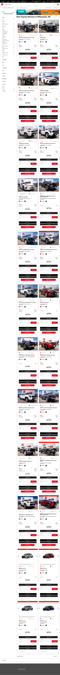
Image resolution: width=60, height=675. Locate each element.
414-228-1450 (3, 1)
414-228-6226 (13, 1)
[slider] (3, 13)
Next (59, 12)
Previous (17, 12)
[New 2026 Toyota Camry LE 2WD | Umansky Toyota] (38, 12)
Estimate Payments (27, 116)
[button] (37, 26)
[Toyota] (2, 4)
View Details (27, 118)
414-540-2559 (36, 1)
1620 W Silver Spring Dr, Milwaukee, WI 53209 (53, 1)
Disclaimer (57, 11)
